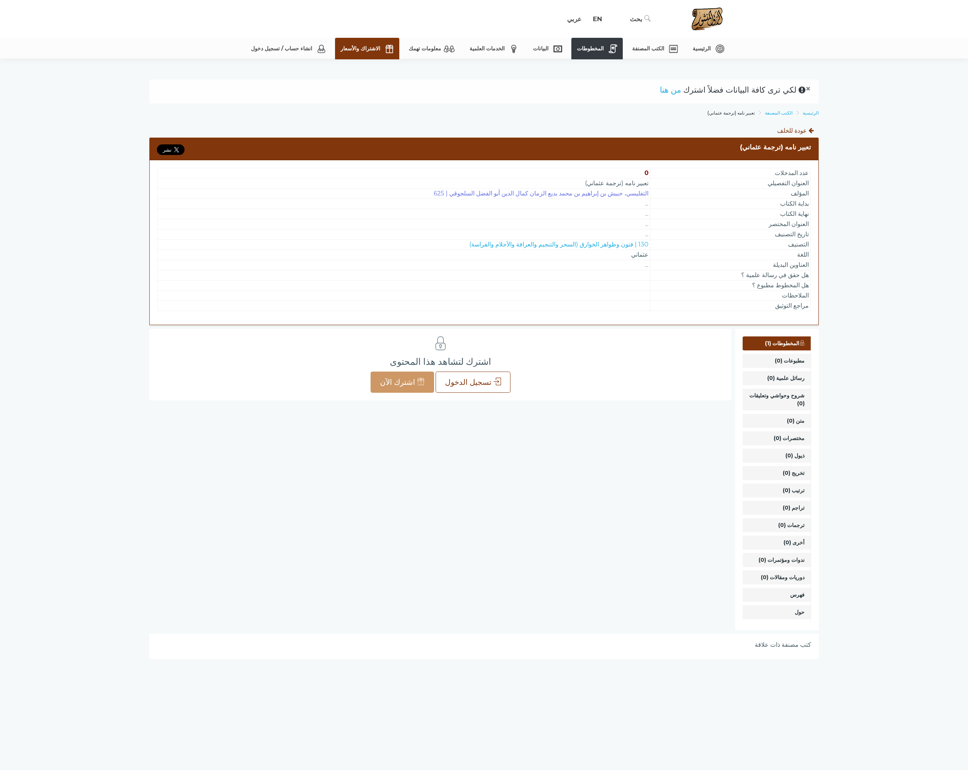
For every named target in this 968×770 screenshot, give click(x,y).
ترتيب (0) (794, 490)
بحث (637, 19)
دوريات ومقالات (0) (783, 577)
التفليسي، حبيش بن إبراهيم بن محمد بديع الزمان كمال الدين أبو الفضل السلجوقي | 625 (541, 193)
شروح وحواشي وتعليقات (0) (777, 399)
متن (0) (796, 420)
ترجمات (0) (791, 525)
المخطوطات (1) (782, 343)
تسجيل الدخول (469, 382)
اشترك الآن (398, 382)
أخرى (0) (794, 542)
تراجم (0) (794, 507)
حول (800, 612)
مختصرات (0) (789, 438)
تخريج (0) (794, 472)
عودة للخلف (792, 130)
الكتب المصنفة (779, 113)
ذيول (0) (795, 455)
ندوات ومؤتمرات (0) (782, 559)
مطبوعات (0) (790, 360)
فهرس (797, 594)
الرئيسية (811, 113)
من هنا (670, 90)
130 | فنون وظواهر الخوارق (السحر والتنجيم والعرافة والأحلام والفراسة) (558, 244)
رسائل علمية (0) (786, 378)
